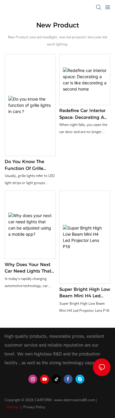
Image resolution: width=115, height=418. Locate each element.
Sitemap (12, 407)
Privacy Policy (34, 407)
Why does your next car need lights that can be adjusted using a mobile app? (30, 268)
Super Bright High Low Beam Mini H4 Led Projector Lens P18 (84, 292)
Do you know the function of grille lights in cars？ (24, 165)
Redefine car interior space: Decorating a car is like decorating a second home (83, 114)
